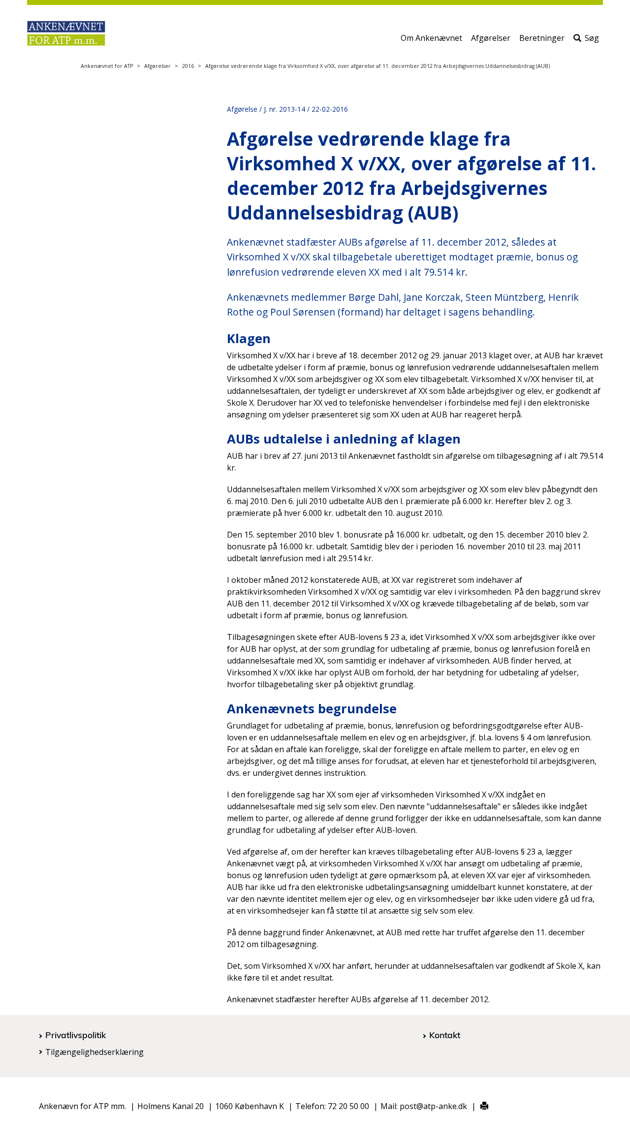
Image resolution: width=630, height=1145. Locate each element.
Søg (592, 37)
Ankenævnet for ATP (107, 66)
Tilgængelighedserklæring (94, 1052)
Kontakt (444, 1034)
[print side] (478, 1106)
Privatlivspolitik (75, 1034)
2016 (188, 66)
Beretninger (542, 37)
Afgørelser (490, 37)
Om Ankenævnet (431, 37)
